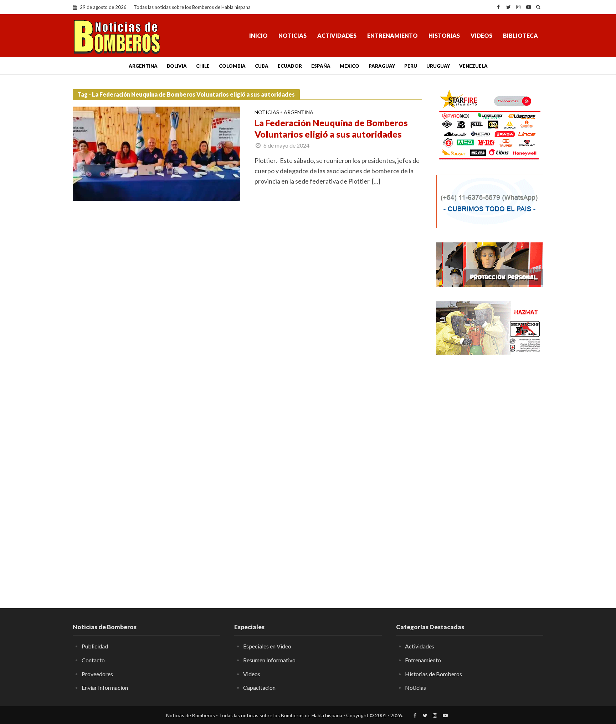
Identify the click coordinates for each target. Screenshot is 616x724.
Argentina (143, 66)
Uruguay (438, 66)
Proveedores (97, 674)
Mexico (349, 66)
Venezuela (473, 66)
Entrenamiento (392, 35)
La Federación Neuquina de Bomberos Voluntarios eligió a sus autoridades (331, 128)
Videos (481, 35)
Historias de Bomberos (433, 674)
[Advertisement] (489, 476)
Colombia (232, 66)
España (320, 66)
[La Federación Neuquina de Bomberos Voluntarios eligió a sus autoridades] (156, 152)
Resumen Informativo (269, 660)
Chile (203, 66)
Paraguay (382, 66)
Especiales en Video (267, 646)
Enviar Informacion (105, 687)
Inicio (258, 35)
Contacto (93, 660)
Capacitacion (259, 687)
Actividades (336, 35)
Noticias (292, 35)
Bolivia (177, 66)
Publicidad (95, 646)
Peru (410, 66)
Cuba (261, 66)
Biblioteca (520, 35)
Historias (444, 35)
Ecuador (290, 66)
